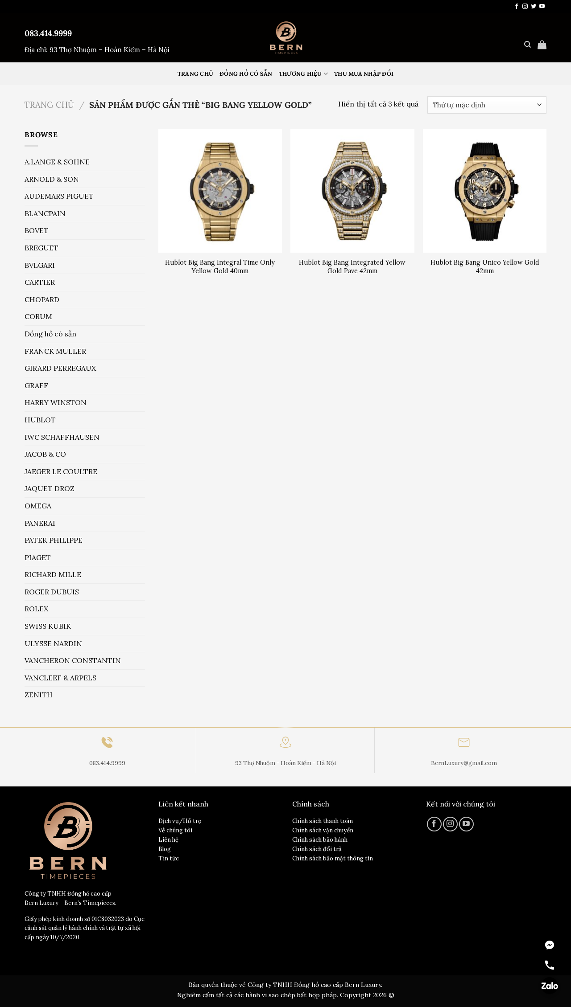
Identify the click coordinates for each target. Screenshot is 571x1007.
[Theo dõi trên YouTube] (542, 7)
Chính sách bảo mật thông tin (332, 858)
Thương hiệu (300, 74)
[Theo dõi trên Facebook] (516, 7)
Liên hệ (168, 839)
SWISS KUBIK (48, 626)
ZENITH (39, 694)
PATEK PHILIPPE (54, 540)
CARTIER (40, 282)
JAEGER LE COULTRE (61, 471)
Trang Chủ (195, 74)
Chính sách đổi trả (317, 849)
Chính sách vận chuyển (322, 830)
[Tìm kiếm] (527, 44)
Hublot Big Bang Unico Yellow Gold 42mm (484, 266)
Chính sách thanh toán (322, 821)
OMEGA (38, 505)
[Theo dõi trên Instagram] (525, 7)
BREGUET (41, 247)
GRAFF (36, 385)
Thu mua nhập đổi (363, 74)
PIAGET (38, 557)
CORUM (38, 316)
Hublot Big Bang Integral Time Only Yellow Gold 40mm (220, 266)
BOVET (37, 230)
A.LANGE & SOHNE (57, 161)
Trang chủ (49, 104)
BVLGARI (40, 265)
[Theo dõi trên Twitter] (533, 7)
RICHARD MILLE (53, 574)
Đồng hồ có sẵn (246, 74)
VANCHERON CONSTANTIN (73, 660)
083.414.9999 (48, 33)
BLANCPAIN (45, 213)
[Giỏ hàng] (542, 44)
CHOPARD (42, 299)
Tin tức (168, 858)
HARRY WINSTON (56, 402)
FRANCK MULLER (55, 351)
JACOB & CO (45, 454)
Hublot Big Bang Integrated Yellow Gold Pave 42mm (352, 266)
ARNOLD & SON (52, 179)
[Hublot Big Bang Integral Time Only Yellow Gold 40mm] (220, 191)
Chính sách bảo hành (320, 839)
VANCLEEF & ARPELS (60, 677)
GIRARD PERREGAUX (60, 368)
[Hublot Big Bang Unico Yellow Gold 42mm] (484, 191)
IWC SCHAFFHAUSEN (62, 437)
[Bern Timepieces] (285, 37)
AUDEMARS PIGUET (59, 196)
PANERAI (40, 523)
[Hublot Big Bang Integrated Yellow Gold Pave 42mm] (352, 191)
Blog (164, 849)
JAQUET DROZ (49, 488)
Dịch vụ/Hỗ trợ (180, 821)
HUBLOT (40, 419)
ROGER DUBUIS (52, 591)
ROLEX (36, 608)
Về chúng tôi (175, 830)
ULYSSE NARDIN (53, 643)
